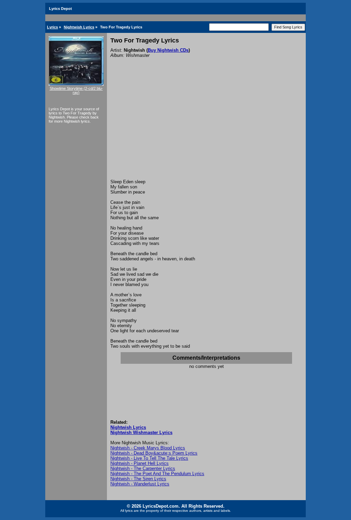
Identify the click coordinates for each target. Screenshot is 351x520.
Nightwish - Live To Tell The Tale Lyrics (149, 458)
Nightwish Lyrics (79, 27)
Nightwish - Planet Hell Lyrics (139, 463)
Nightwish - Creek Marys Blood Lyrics (147, 447)
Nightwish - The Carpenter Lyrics (142, 468)
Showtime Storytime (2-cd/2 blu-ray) (76, 90)
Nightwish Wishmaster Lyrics (141, 432)
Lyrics (52, 27)
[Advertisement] (206, 128)
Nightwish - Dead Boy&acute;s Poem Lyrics (153, 453)
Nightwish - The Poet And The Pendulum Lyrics (157, 473)
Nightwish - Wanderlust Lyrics (139, 483)
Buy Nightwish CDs (168, 50)
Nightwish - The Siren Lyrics (138, 478)
